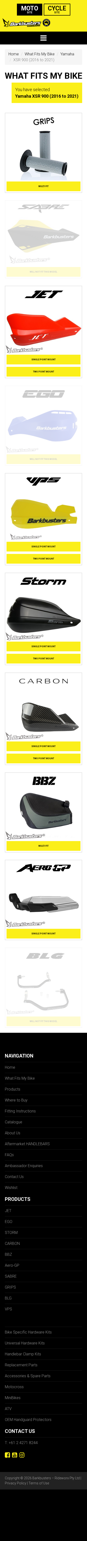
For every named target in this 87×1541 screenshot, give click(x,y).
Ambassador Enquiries (24, 1165)
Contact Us (14, 1176)
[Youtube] (14, 1455)
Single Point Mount (43, 359)
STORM (11, 1232)
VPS (8, 1309)
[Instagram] (21, 1455)
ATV (8, 1408)
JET (8, 1210)
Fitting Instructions (20, 1111)
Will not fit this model (43, 272)
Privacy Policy (15, 1483)
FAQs (9, 1155)
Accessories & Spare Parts (28, 1376)
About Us (12, 1133)
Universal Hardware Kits (25, 1343)
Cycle (57, 9)
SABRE (11, 1276)
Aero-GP (12, 1265)
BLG (8, 1298)
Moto (29, 9)
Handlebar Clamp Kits (23, 1354)
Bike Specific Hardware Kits (28, 1332)
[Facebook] (7, 1455)
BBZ (8, 1254)
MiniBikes (13, 1397)
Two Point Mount (43, 371)
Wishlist (11, 1187)
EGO (8, 1221)
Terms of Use (39, 1483)
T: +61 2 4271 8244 (21, 1442)
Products (12, 1089)
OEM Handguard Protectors (28, 1419)
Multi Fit (43, 186)
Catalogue (13, 1122)
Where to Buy (16, 1100)
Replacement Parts (21, 1365)
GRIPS (10, 1287)
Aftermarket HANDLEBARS (27, 1144)
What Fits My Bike (40, 54)
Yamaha (67, 54)
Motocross (14, 1387)
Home (13, 54)
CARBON (12, 1243)
